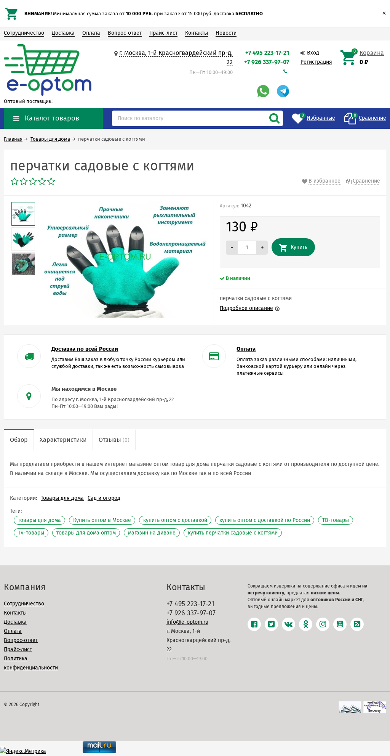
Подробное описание (246, 308)
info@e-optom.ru (187, 622)
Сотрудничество (24, 33)
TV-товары (31, 533)
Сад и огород (104, 498)
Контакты (196, 33)
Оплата (91, 33)
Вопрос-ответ (125, 33)
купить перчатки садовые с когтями (233, 533)
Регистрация (316, 62)
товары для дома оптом (86, 533)
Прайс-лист (163, 33)
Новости (226, 33)
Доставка (63, 33)
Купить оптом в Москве (102, 520)
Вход (313, 53)
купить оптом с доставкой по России (264, 520)
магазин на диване (152, 533)
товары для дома (39, 520)
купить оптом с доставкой (175, 520)
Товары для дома (62, 498)
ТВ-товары (335, 520)
